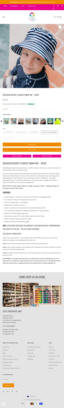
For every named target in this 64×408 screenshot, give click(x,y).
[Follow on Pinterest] (62, 6)
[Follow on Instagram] (58, 6)
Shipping (30, 359)
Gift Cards (30, 353)
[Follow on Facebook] (53, 6)
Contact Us (6, 347)
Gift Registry (14, 6)
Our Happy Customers (34, 347)
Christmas (52, 350)
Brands (51, 368)
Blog (5, 6)
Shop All (51, 347)
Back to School (53, 365)
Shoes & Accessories (55, 362)
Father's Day (31, 6)
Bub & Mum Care (54, 356)
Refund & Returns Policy (10, 359)
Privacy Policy (7, 365)
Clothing (51, 359)
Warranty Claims (7, 362)
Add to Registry (17, 156)
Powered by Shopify (37, 399)
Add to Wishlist (47, 156)
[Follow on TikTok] (53, 8)
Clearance (52, 353)
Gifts (23, 6)
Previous (1, 121)
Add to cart (32, 144)
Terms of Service (7, 356)
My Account (30, 350)
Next (62, 121)
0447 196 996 (11, 326)
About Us (5, 350)
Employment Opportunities (11, 368)
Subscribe (8, 385)
